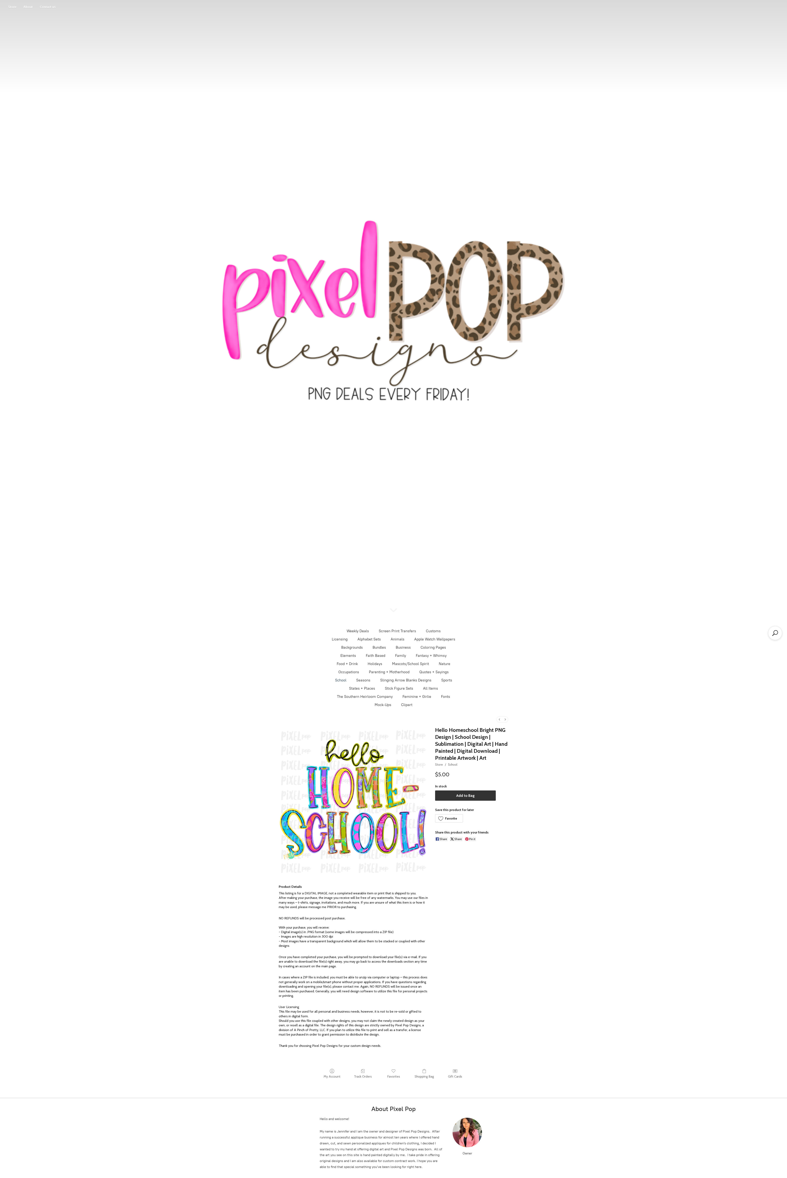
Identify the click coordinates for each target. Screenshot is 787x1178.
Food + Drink (347, 664)
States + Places (362, 688)
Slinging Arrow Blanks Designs (405, 680)
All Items (430, 688)
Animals (397, 639)
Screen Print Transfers (397, 631)
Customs (433, 631)
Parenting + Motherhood (389, 672)
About (28, 7)
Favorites (393, 1076)
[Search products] (775, 633)
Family (400, 655)
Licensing (340, 639)
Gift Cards (455, 1076)
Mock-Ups (383, 705)
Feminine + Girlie (417, 696)
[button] (449, 818)
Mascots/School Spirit (410, 664)
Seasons (363, 680)
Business (403, 647)
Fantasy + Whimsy (431, 655)
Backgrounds (352, 647)
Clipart (406, 705)
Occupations (348, 672)
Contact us (48, 7)
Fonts (445, 696)
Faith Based (375, 655)
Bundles (379, 647)
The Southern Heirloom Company (365, 696)
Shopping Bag (424, 1076)
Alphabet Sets (369, 639)
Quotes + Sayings (434, 672)
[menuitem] (499, 719)
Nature (444, 664)
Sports (446, 680)
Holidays (375, 664)
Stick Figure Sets (399, 688)
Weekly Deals (358, 631)
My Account (332, 1076)
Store (12, 7)
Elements (348, 655)
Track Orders (363, 1076)
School (340, 680)
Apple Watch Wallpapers (434, 639)
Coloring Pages (433, 647)
